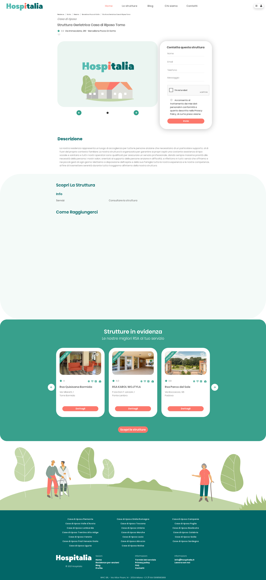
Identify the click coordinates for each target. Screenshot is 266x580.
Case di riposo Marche (133, 532)
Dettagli (80, 408)
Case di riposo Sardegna (186, 541)
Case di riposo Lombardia (80, 528)
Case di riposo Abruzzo (133, 541)
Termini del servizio (145, 559)
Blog (150, 6)
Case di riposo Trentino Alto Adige (80, 532)
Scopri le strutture (133, 430)
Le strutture (129, 6)
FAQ (137, 565)
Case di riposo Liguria (80, 545)
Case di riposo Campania (185, 519)
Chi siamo (171, 6)
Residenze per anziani (107, 562)
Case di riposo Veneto (80, 536)
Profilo (99, 568)
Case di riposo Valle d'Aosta (80, 523)
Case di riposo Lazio (133, 536)
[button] (78, 112)
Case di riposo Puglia (186, 523)
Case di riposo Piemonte (80, 519)
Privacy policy (142, 562)
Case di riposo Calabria (185, 532)
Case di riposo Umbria (133, 528)
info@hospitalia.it (184, 559)
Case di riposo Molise (133, 545)
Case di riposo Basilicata (185, 528)
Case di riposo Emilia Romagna (133, 519)
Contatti (192, 6)
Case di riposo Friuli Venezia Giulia (80, 541)
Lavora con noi (182, 562)
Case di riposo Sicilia (185, 536)
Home (109, 6)
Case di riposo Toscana (133, 523)
